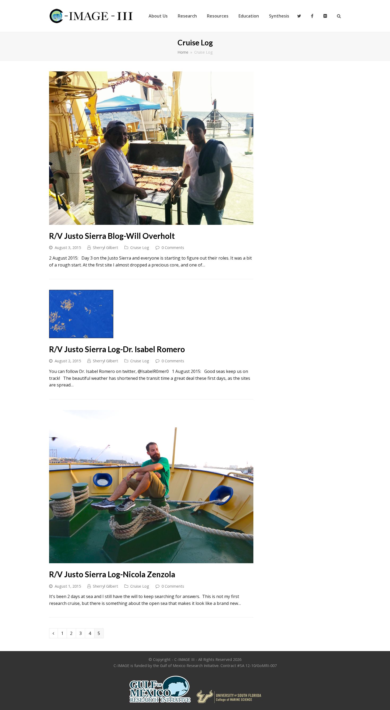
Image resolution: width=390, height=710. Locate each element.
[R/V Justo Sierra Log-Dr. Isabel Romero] (81, 335)
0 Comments (173, 247)
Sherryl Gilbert (105, 247)
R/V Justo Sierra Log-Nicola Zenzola (112, 574)
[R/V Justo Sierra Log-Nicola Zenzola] (151, 560)
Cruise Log (139, 247)
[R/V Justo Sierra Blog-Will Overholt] (151, 221)
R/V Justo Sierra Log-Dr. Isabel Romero (117, 349)
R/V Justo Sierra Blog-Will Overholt (112, 235)
